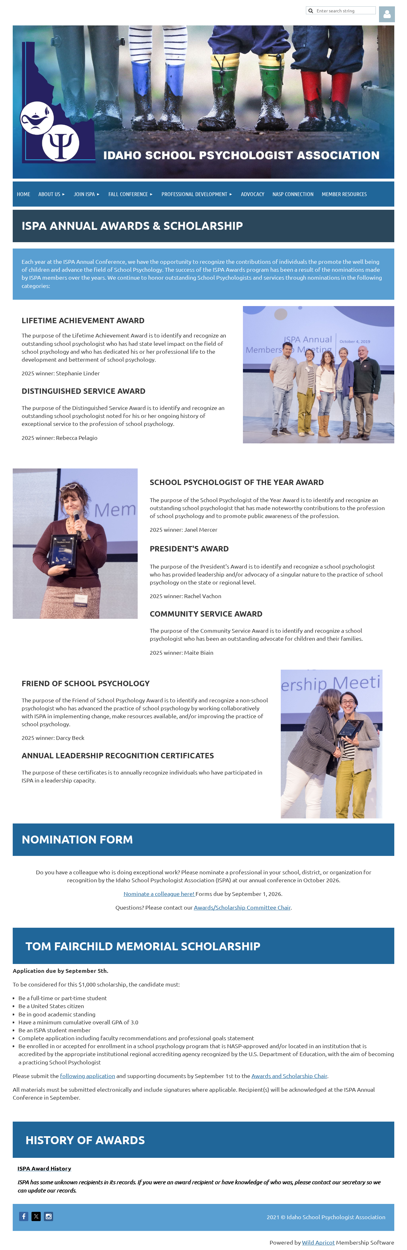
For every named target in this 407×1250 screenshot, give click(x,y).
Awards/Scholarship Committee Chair (242, 907)
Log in (387, 14)
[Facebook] (23, 1216)
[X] (36, 1216)
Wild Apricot (318, 1242)
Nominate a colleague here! (160, 893)
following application (87, 1075)
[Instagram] (48, 1216)
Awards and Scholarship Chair (289, 1075)
